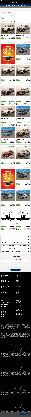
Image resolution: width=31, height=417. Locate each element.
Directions (17, 287)
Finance (17, 281)
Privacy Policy (18, 292)
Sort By (23, 21)
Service (17, 282)
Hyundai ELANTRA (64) (4, 275)
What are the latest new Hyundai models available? (11, 236)
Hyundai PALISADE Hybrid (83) (6, 282)
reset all (18, 12)
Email (18, 259)
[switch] (30, 1)
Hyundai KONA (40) (4, 280)
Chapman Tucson (4, 310)
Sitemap (17, 293)
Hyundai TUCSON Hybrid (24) (5, 291)
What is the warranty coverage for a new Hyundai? (11, 251)
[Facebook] (2, 316)
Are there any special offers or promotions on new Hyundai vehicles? (14, 245)
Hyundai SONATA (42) (4, 287)
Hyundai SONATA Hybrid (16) (5, 288)
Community (17, 291)
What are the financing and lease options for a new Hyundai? (13, 242)
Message (19, 263)
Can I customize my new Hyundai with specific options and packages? (14, 239)
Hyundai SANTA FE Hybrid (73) (6, 286)
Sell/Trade (17, 280)
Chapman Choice (4, 307)
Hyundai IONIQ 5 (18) (4, 279)
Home (17, 279)
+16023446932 (5, 304)
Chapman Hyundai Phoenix (17, 3)
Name (4, 259)
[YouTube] (5, 316)
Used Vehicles (18, 276)
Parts (17, 285)
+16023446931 (6, 302)
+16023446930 (5, 300)
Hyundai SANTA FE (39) (5, 285)
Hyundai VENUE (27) (4, 292)
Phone (3, 263)
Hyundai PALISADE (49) (5, 281)
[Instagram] (3, 316)
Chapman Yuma (3, 311)
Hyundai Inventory (18, 275)
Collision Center (18, 286)
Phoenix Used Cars (4, 312)
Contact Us (17, 288)
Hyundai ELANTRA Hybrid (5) (5, 276)
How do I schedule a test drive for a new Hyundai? (11, 248)
